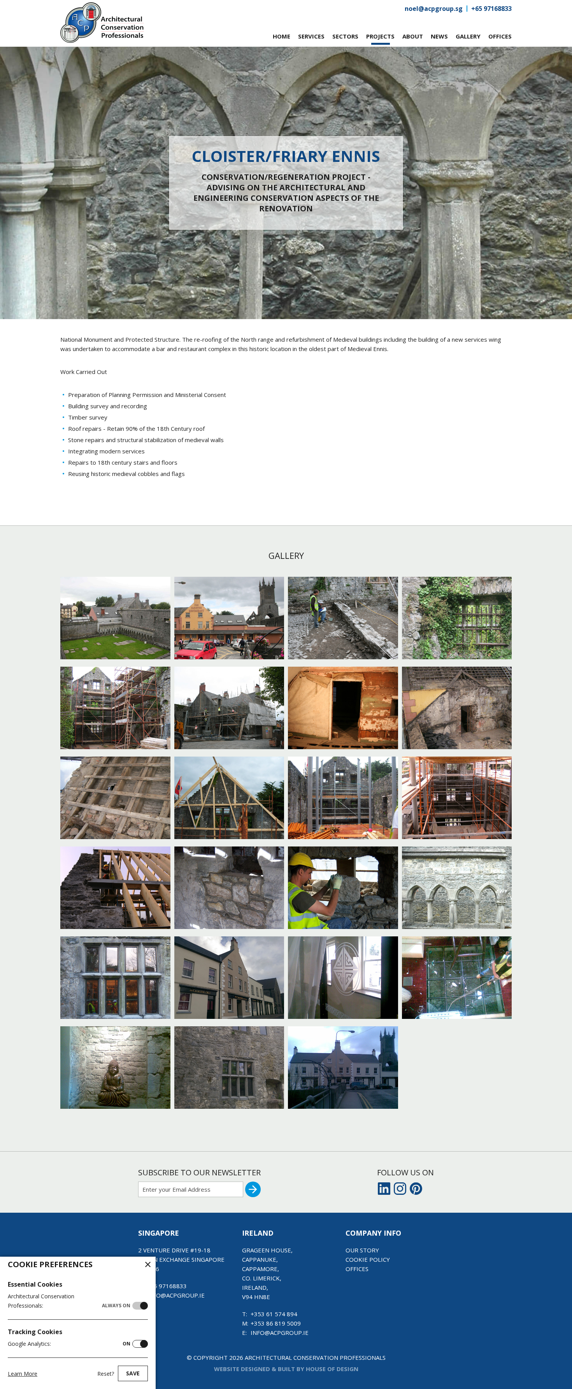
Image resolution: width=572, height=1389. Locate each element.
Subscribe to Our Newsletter (199, 1172)
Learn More (22, 1373)
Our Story (362, 1250)
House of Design (332, 1369)
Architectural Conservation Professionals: (69, 1300)
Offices (357, 1269)
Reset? (105, 1373)
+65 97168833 (491, 8)
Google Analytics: (69, 1343)
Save (133, 1373)
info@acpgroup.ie (176, 1295)
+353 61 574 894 (274, 1314)
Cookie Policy (368, 1259)
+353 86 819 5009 (276, 1323)
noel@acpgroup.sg (434, 8)
